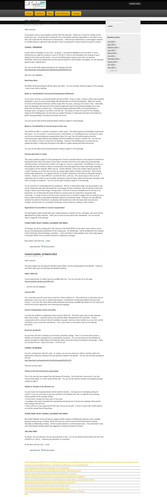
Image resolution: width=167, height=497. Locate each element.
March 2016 (111, 53)
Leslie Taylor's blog (35, 246)
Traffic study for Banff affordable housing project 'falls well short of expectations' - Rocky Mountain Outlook (59, 479)
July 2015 (110, 56)
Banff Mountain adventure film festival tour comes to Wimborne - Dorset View (50, 482)
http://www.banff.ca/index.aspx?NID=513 (39, 281)
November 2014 (113, 59)
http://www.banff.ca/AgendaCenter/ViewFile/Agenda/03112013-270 (48, 360)
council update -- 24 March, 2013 (42, 23)
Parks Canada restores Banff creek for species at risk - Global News (47, 468)
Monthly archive (35, 20)
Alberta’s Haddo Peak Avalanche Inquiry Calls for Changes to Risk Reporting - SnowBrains (55, 476)
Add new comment (49, 246)
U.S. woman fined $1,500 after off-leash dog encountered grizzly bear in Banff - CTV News (54, 491)
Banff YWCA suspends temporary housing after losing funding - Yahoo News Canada (53, 471)
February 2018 (112, 47)
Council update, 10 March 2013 (41, 254)
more (26, 494)
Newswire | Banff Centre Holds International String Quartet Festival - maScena (50, 473)
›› (115, 70)
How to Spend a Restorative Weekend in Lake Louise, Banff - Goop (47, 485)
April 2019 (111, 44)
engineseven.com (158, 22)
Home (26, 20)
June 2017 (111, 50)
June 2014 (111, 67)
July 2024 (110, 42)
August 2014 (111, 62)
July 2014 (110, 64)
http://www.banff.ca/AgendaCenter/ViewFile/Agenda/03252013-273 (48, 70)
